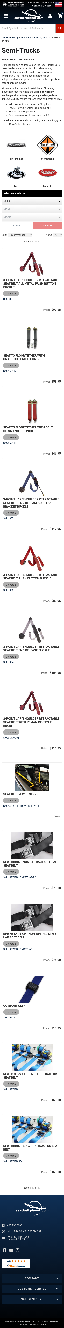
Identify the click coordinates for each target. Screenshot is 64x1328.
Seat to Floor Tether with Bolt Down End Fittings (28, 429)
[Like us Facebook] (5, 1250)
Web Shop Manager (37, 1324)
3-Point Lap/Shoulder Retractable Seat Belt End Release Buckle (31, 648)
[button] (32, 28)
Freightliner (16, 158)
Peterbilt (47, 186)
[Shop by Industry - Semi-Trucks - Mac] (16, 172)
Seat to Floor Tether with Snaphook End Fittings (24, 357)
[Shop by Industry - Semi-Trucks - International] (47, 144)
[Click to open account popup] (50, 16)
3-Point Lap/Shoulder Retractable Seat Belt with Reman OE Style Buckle (31, 722)
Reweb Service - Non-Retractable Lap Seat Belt (30, 935)
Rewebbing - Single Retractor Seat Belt (31, 1147)
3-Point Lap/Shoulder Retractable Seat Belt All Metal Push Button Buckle (31, 283)
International (47, 158)
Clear (16, 225)
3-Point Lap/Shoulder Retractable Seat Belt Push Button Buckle (31, 576)
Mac (16, 186)
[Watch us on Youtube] (11, 1250)
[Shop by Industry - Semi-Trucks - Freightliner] (16, 144)
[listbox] (32, 201)
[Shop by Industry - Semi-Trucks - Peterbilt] (47, 172)
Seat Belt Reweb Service (22, 794)
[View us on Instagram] (17, 1250)
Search (47, 225)
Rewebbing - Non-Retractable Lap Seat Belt (30, 863)
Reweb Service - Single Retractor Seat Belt (30, 1075)
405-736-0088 (14, 1225)
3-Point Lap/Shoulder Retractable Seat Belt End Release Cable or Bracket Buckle (31, 502)
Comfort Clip (14, 1005)
